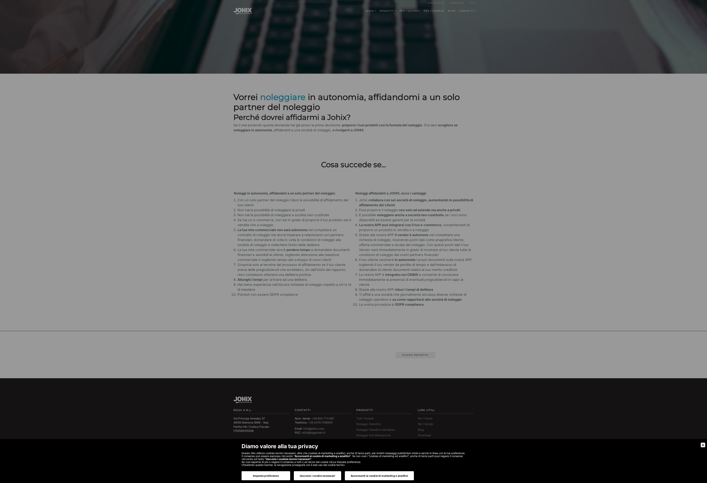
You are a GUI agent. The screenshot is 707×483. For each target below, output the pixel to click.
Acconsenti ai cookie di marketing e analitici (379, 475)
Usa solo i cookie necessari (317, 475)
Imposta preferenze (266, 475)
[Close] (703, 445)
